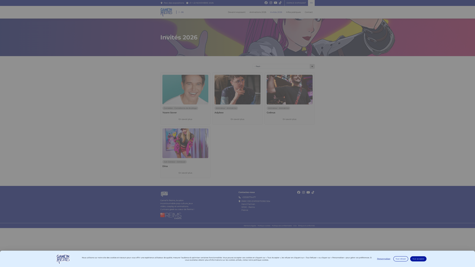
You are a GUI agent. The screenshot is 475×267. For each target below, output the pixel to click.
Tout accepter (418, 259)
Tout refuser (401, 259)
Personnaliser (383, 259)
